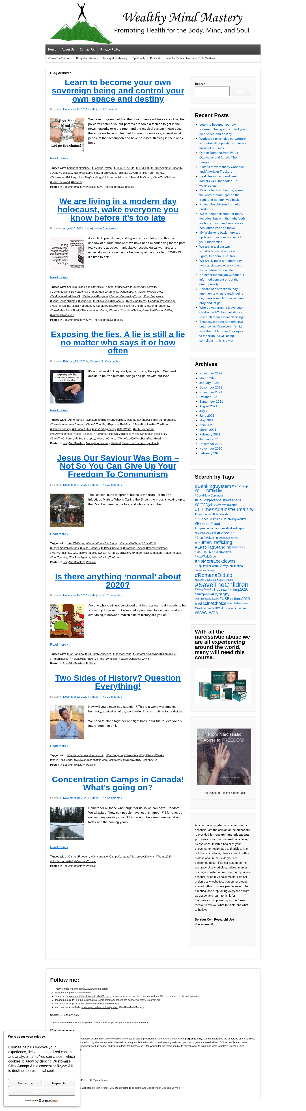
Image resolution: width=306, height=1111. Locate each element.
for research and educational (168, 1038)
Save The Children (108, 186)
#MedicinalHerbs (136, 301)
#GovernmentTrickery (63, 177)
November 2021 (210, 392)
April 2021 (206, 425)
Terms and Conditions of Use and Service (157, 1087)
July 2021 (206, 411)
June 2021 (206, 415)
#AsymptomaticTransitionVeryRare (104, 419)
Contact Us (87, 49)
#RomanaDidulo (213, 575)
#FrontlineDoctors (134, 548)
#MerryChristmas (156, 548)
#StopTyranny (58, 557)
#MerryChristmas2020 (63, 552)
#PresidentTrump (204, 570)
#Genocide (85, 301)
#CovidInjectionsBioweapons (68, 291)
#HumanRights (81, 429)
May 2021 (206, 420)
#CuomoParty (128, 291)
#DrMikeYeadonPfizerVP (65, 296)
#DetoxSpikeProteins (86, 172)
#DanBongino (75, 654)
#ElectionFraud (122, 654)
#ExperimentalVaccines (64, 548)
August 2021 (208, 406)
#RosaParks (158, 433)
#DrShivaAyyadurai (233, 519)
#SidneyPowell (203, 589)
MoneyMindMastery (115, 58)
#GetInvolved (101, 301)
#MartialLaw (238, 547)
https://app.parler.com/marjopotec (100, 1007)
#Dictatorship (221, 514)
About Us (68, 49)
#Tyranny (76, 182)
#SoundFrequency (158, 305)
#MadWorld (124, 429)
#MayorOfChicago (61, 760)
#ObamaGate (167, 654)
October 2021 (209, 397)
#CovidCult (149, 543)
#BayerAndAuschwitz (143, 287)
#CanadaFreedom (78, 856)
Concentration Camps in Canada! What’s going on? (118, 783)
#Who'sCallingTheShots (106, 557)
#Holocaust (117, 301)
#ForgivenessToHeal (113, 172)
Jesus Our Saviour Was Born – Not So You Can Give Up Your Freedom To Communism (118, 466)
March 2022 (207, 378)
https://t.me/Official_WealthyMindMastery (89, 996)
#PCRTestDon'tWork (117, 552)
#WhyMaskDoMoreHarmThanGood (139, 438)
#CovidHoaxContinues (209, 495)
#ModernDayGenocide (162, 301)
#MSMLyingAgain (143, 429)
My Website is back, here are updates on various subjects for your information (221, 237)
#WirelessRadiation (62, 315)
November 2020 (210, 448)
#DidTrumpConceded (98, 654)
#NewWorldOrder (84, 760)
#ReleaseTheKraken (82, 658)
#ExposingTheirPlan (119, 424)
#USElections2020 (147, 760)
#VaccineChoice (131, 310)
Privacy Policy (110, 49)
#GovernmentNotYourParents (145, 172)
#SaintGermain (225, 580)
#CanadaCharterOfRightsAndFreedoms (151, 419)
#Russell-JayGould (205, 580)
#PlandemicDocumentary (146, 552)
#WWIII (144, 658)
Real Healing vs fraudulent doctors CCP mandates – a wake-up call (218, 180)
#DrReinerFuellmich (207, 519)
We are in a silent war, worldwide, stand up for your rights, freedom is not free (219, 251)
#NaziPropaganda (83, 305)
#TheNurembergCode (93, 310)
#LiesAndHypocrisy (104, 429)
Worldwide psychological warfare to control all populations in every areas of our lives (222, 143)
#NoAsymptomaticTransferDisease (71, 433)
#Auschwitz (122, 287)
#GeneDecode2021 (205, 533)
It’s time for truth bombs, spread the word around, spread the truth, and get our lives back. (222, 194)
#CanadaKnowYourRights (101, 543)
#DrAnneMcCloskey (150, 291)
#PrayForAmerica (231, 566)
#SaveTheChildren (59, 58)
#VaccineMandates (237, 603)
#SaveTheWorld (60, 182)
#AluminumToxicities (79, 287)
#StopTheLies (172, 552)
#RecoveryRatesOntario (135, 433)
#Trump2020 (164, 856)
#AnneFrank (74, 419)
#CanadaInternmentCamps (66, 424)
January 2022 (209, 382)
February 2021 (209, 434)
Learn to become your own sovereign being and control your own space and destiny (118, 90)
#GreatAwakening (206, 537)
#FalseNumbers (90, 548)
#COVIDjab (143, 168)
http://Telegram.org (150, 1000)
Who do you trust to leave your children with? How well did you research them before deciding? (222, 312)
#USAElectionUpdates (207, 598)
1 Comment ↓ (111, 109)
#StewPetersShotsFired (64, 310)
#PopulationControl (207, 566)
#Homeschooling (60, 429)
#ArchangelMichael (79, 168)
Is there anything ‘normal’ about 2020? (118, 580)
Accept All (41, 1092)
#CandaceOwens (77, 755)
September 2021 (211, 401)
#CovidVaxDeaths (225, 505)
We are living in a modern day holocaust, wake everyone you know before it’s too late (118, 209)
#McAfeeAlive (204, 551)
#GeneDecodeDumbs (63, 301)
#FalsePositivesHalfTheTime (150, 424)
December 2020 (210, 444)
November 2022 (210, 373)
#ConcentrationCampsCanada (109, 856)
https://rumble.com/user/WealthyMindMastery (94, 1003)
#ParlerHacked (59, 658)
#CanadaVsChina (130, 543)
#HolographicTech (228, 537)
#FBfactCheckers (111, 548)
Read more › (59, 158)
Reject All (59, 1083)
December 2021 (210, 387)
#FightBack (146, 755)
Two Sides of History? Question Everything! (118, 682)
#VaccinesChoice (85, 861)
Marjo (95, 109)
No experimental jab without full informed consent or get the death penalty (221, 279)
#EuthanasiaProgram (95, 296)
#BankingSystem (102, 168)
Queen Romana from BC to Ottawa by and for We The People (218, 157)
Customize (25, 1083)
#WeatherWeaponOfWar (157, 310)
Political (155, 58)
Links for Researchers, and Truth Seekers (190, 58)
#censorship (96, 755)
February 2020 (209, 453)
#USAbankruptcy (85, 438)
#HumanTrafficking (213, 542)
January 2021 (209, 439)
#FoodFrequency (153, 296)
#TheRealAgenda (79, 557)
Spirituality (138, 58)
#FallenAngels (235, 528)
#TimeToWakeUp (107, 658)
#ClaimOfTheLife (124, 168)
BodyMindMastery (87, 58)
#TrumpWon (203, 594)
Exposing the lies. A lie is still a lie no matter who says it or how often (118, 342)
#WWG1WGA (206, 612)
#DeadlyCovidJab (61, 172)
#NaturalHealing (60, 305)
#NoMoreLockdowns (114, 177)
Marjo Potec (102, 1087)
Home (52, 49)
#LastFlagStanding (89, 177)
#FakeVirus (131, 755)
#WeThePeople (205, 608)
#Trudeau (219, 589)
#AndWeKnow (75, 543)
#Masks (159, 755)
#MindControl (222, 551)
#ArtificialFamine (103, 287)
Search (200, 83)
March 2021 (207, 429)
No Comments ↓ (108, 228)
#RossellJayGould (140, 177)
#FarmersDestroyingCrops (125, 296)
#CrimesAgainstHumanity (166, 168)
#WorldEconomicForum (230, 608)
